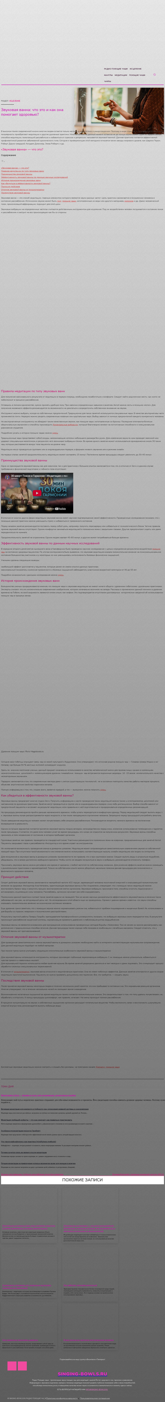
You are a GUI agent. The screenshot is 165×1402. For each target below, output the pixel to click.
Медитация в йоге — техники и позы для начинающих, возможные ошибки (38, 1095)
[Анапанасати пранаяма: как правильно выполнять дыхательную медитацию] (29, 1264)
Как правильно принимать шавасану (20, 1340)
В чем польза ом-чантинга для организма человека (89, 1340)
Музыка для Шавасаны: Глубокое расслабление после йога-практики (32, 1174)
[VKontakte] (22, 1365)
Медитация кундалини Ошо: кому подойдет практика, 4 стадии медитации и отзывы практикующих (28, 1227)
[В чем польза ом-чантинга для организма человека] (90, 1318)
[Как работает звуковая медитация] (90, 1264)
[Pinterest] (11, 1365)
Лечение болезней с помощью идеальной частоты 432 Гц (138, 1174)
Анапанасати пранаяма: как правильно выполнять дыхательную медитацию (26, 1286)
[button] (154, 75)
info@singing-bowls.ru (97, 1389)
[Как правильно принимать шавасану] (29, 1318)
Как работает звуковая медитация (80, 1285)
